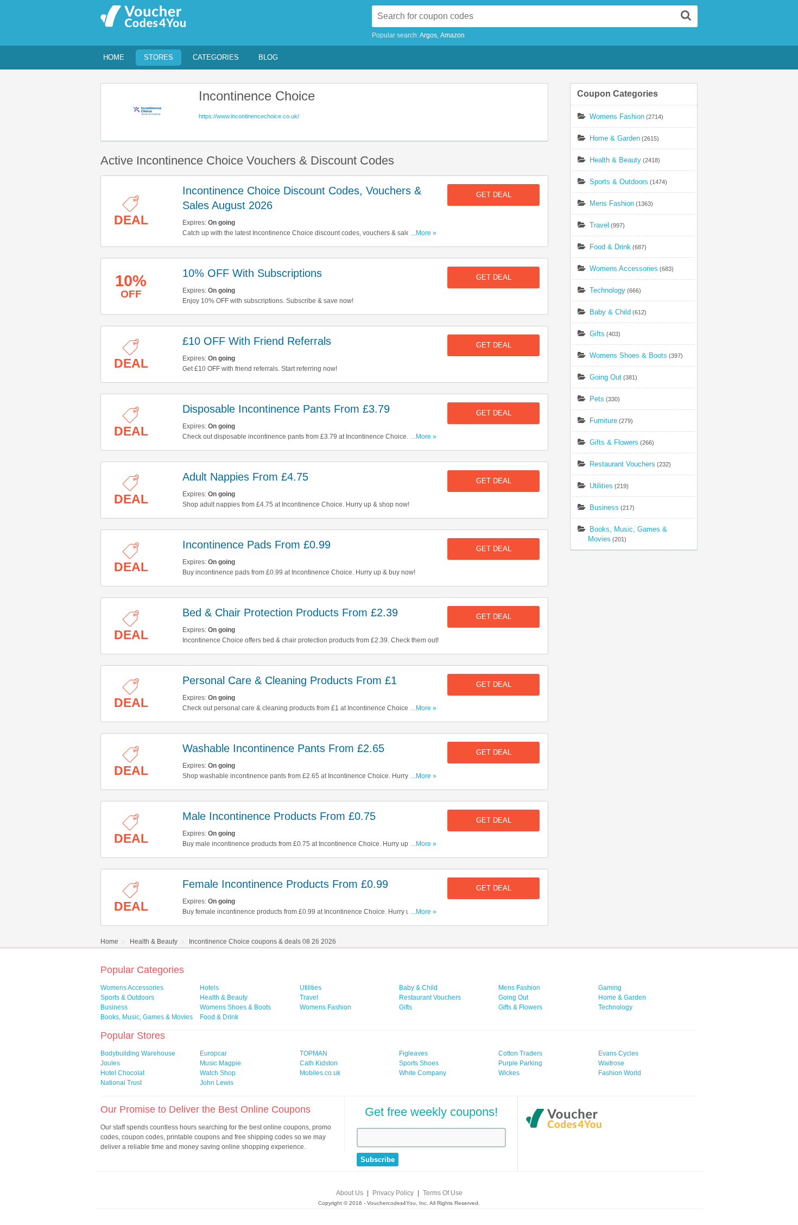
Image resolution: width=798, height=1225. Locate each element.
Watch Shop (218, 1073)
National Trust (121, 1083)
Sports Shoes (419, 1063)
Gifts (597, 334)
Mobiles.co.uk (320, 1073)
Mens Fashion (612, 203)
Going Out (606, 377)
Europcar (213, 1053)
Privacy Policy (393, 1193)
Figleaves (413, 1053)
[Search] (686, 15)
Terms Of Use (443, 1193)
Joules (110, 1063)
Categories (216, 57)
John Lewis (216, 1083)
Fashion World (619, 1073)
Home (113, 57)
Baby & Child (610, 312)
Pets (597, 399)
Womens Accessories (624, 268)
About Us (349, 1193)
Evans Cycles (618, 1053)
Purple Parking (520, 1063)
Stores (158, 57)
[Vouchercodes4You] (564, 1119)
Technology (607, 290)
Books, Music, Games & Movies (146, 1017)
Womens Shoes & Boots (628, 355)
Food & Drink (610, 247)
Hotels (209, 988)
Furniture (603, 420)
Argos (428, 35)
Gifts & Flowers (614, 442)
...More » (423, 233)
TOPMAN (313, 1053)
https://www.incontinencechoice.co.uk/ (249, 116)
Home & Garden (615, 138)
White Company (422, 1073)
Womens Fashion (617, 116)
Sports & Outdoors (619, 182)
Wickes (509, 1073)
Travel (599, 225)
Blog (268, 57)
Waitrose (611, 1063)
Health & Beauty (615, 160)
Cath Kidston (319, 1063)
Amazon (452, 35)
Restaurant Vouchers (622, 464)
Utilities (601, 486)
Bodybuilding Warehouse (137, 1053)
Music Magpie (220, 1063)
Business (604, 507)
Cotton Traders (520, 1053)
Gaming (610, 988)
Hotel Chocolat (122, 1073)
